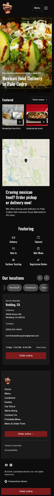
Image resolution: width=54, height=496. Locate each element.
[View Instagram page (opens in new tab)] (11, 465)
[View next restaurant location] (47, 278)
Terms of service (13, 445)
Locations (10, 397)
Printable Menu (13, 419)
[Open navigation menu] (46, 8)
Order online (26, 355)
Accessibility (11, 450)
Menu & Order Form (15, 423)
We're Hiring (11, 410)
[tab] (14, 287)
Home (8, 389)
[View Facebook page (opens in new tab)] (6, 465)
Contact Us (11, 415)
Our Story (10, 406)
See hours (41, 347)
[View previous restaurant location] (40, 278)
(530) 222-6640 (14, 330)
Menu (37, 7)
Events (8, 402)
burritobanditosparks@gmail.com (22, 336)
